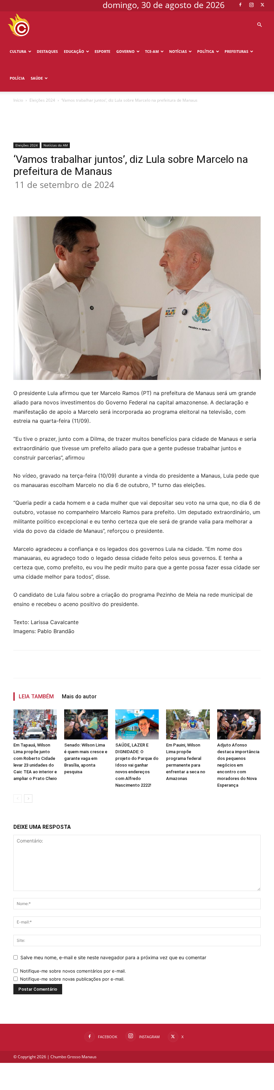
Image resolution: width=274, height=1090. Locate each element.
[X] (262, 4)
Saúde (37, 78)
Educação (74, 51)
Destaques (47, 51)
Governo (125, 51)
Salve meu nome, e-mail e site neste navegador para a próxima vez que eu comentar (113, 957)
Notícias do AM (55, 145)
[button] (259, 25)
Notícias (178, 51)
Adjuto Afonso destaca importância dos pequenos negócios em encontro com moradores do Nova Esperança (238, 765)
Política (205, 51)
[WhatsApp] (119, 197)
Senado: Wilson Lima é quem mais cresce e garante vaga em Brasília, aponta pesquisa (85, 758)
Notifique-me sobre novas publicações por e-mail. (72, 979)
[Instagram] (251, 4)
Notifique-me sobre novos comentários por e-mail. (73, 971)
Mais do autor (79, 696)
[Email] (135, 197)
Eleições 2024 (42, 100)
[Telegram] (150, 197)
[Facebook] (240, 4)
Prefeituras (236, 51)
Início (18, 100)
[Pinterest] (104, 197)
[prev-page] (17, 798)
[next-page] (28, 798)
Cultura (18, 51)
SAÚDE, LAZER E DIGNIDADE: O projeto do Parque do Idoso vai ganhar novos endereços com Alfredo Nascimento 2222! (136, 765)
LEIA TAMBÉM (36, 696)
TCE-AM (152, 51)
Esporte (102, 51)
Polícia (17, 78)
